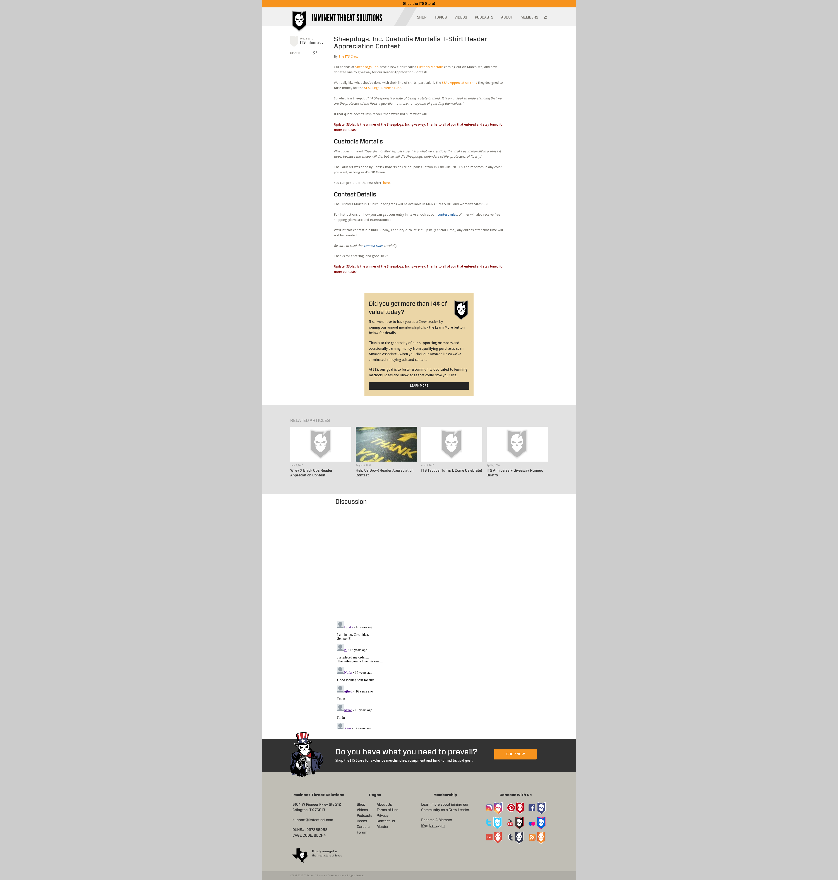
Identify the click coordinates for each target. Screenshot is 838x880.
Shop (361, 804)
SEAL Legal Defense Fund (382, 88)
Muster (382, 827)
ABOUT (507, 17)
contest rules (447, 215)
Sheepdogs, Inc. (367, 67)
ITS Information (313, 42)
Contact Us (386, 821)
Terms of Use (387, 810)
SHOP (421, 17)
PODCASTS (484, 17)
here (386, 183)
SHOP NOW (515, 754)
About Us (384, 804)
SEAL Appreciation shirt (459, 83)
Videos (362, 810)
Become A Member (436, 820)
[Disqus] (419, 561)
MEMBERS (529, 17)
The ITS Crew (348, 56)
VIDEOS (461, 17)
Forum (362, 832)
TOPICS (440, 17)
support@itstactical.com (312, 820)
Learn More (419, 385)
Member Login (433, 825)
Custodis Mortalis (430, 67)
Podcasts (364, 815)
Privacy (383, 815)
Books (362, 821)
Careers (363, 827)
